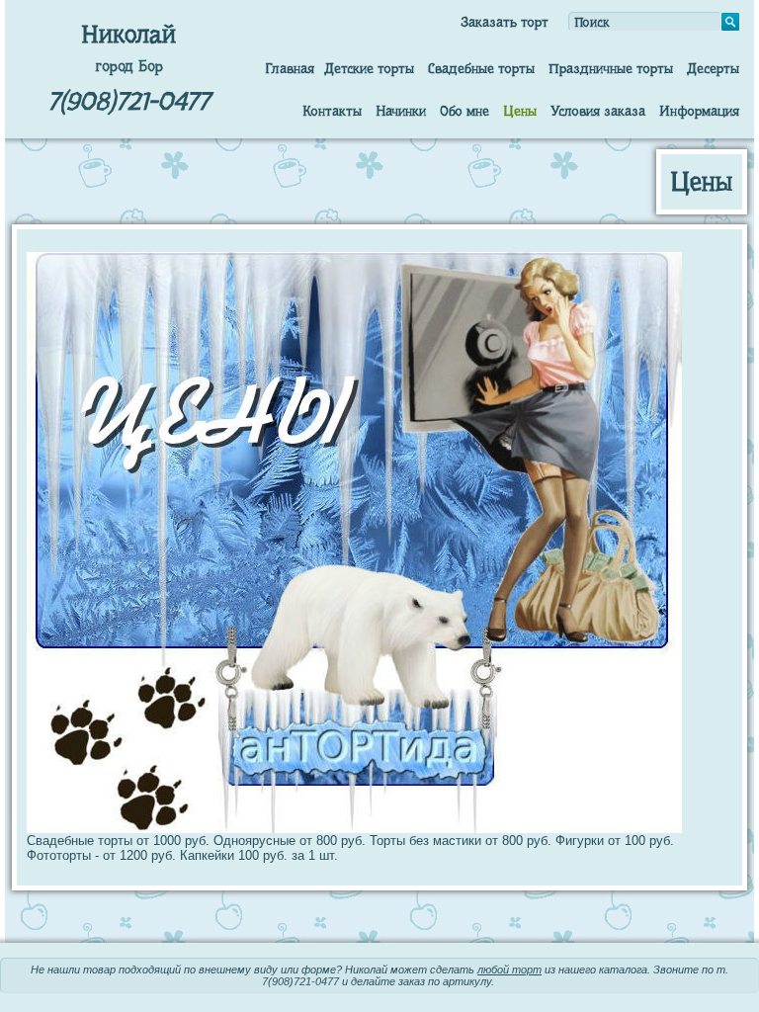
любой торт (509, 969)
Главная (289, 68)
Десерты (713, 68)
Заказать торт (504, 22)
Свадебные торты (481, 68)
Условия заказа (597, 111)
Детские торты (369, 68)
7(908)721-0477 (128, 101)
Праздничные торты (610, 68)
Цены (520, 111)
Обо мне (464, 111)
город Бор (129, 66)
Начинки (401, 111)
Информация (699, 111)
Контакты (332, 111)
